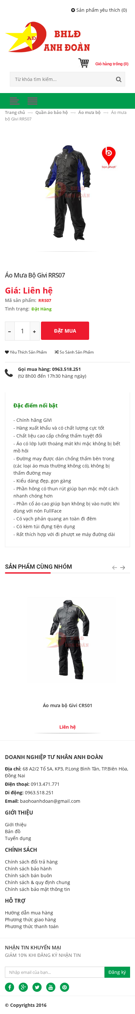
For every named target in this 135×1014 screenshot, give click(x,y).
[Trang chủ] (67, 37)
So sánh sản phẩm (76, 352)
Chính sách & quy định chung (37, 882)
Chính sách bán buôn (28, 875)
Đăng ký (117, 972)
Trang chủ (15, 112)
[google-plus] (23, 987)
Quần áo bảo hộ (52, 112)
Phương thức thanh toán (32, 926)
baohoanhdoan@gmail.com (50, 801)
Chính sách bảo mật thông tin (37, 889)
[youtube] (50, 987)
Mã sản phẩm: (20, 300)
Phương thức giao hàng (30, 919)
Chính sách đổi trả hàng (31, 862)
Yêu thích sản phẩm (28, 352)
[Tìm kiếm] (118, 79)
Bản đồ (12, 831)
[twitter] (37, 987)
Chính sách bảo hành (28, 868)
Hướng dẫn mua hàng (29, 913)
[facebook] (9, 987)
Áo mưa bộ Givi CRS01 (67, 705)
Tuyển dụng (18, 838)
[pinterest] (64, 987)
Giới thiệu (16, 824)
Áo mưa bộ (90, 112)
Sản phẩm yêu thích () (101, 10)
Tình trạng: (17, 308)
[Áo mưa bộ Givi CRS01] (67, 639)
